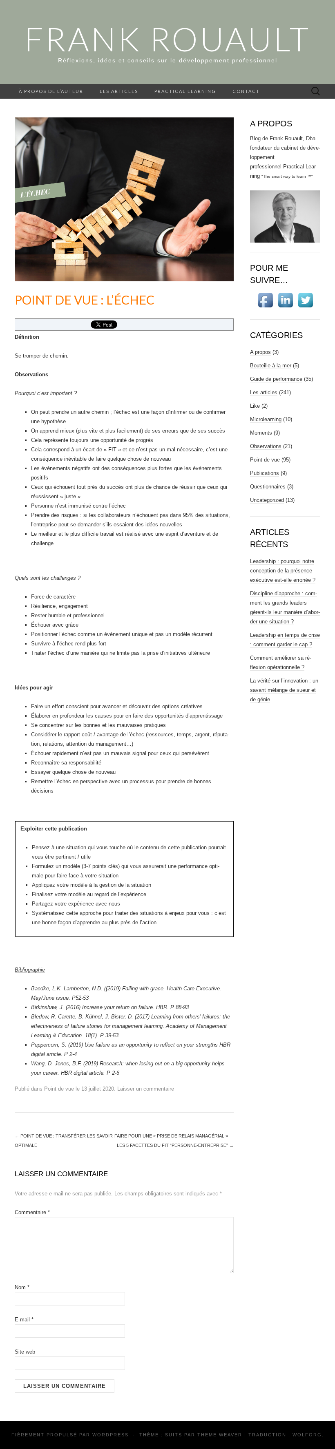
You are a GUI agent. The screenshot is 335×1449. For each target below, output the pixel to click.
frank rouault (167, 38)
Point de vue (59, 1089)
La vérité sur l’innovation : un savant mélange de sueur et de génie (284, 690)
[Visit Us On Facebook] (265, 300)
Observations (265, 446)
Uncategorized (267, 500)
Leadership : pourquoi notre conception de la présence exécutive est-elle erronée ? (282, 570)
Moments (261, 433)
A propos (260, 352)
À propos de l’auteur (51, 91)
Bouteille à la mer (270, 365)
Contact (246, 91)
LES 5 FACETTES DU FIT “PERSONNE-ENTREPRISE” (175, 1145)
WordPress (110, 1434)
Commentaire (32, 1212)
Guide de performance (276, 379)
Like (255, 406)
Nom (22, 1287)
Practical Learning (185, 91)
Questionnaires (268, 487)
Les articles (119, 91)
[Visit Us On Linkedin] (285, 300)
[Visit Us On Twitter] (305, 300)
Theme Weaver (219, 1434)
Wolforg (307, 1434)
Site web (25, 1352)
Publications (264, 473)
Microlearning (265, 419)
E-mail (24, 1319)
